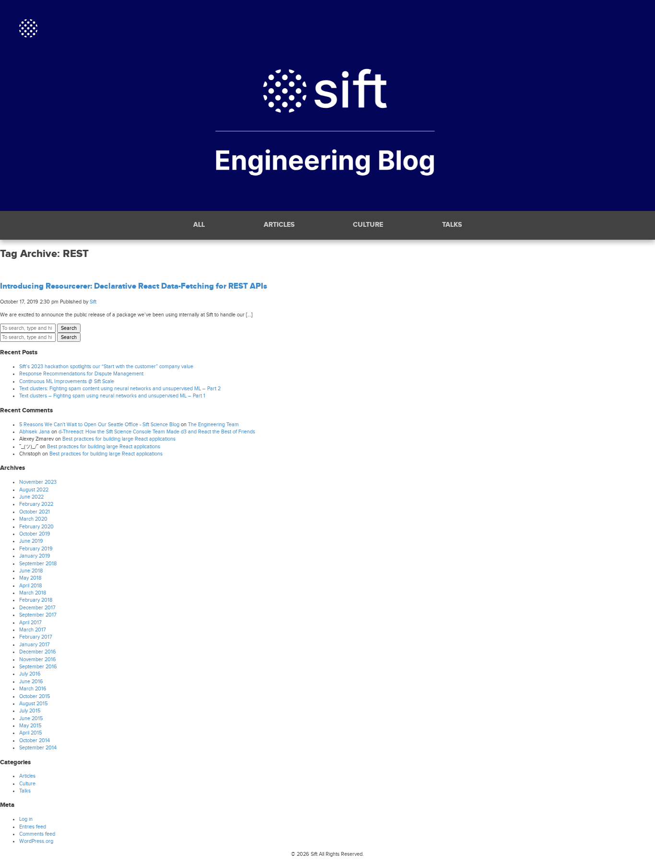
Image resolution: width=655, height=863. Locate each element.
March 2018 (32, 593)
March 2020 (33, 519)
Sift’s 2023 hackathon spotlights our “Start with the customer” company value (106, 366)
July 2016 (30, 674)
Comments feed (37, 834)
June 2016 (31, 681)
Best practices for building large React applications (118, 439)
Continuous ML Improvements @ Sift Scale (66, 381)
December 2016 (37, 652)
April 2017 (30, 622)
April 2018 (30, 586)
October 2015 (34, 696)
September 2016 (38, 667)
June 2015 (31, 718)
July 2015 (29, 711)
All (199, 225)
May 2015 (30, 726)
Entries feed (32, 827)
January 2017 (34, 644)
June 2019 (31, 541)
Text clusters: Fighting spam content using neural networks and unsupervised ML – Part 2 (120, 388)
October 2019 (34, 534)
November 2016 (37, 659)
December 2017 (37, 608)
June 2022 (31, 497)
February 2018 (35, 600)
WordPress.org (36, 841)
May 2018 (30, 578)
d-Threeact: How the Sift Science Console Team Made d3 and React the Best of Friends (156, 432)
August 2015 (33, 703)
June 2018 (31, 571)
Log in (26, 819)
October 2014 (34, 740)
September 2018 (38, 563)
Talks (452, 225)
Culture (368, 225)
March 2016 (33, 689)
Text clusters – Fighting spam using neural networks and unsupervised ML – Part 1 (112, 396)
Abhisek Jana (34, 432)
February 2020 (36, 527)
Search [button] (69, 328)
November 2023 (38, 482)
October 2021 (34, 512)
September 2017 (38, 615)
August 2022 (33, 490)
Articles (279, 225)
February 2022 (36, 504)
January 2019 (34, 556)
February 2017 (35, 637)
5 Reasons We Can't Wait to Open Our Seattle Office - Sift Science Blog (99, 424)
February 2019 (36, 549)
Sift (93, 302)
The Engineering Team (213, 424)
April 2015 (30, 733)
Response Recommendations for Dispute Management (81, 374)
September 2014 (38, 748)
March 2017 (32, 630)
